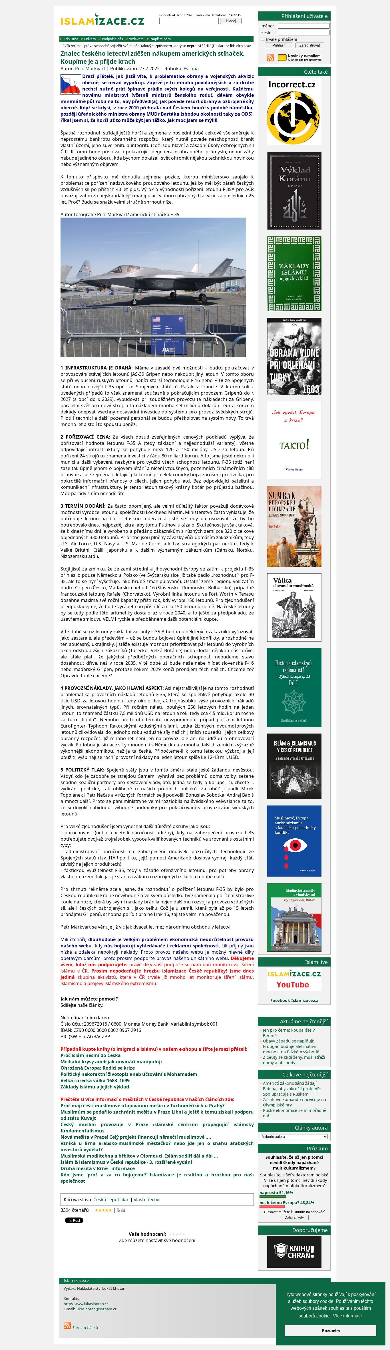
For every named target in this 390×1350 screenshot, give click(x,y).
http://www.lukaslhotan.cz (86, 1303)
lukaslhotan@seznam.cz (96, 1308)
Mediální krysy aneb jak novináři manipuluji (111, 1061)
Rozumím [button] (331, 1330)
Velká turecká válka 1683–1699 (95, 1080)
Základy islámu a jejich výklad (95, 1087)
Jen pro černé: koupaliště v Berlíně (289, 1032)
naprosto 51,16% (276, 1192)
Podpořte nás (112, 39)
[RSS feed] (270, 60)
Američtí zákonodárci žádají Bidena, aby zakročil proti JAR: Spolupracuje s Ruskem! (292, 1088)
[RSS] (67, 1327)
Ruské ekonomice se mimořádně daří (294, 1113)
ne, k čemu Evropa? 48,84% (287, 1202)
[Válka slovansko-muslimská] (294, 640)
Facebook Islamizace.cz (294, 1000)
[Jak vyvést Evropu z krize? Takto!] (294, 479)
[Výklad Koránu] (294, 228)
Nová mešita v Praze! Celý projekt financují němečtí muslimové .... (136, 1137)
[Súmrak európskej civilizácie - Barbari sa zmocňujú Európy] (294, 565)
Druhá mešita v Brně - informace (98, 1168)
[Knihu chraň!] (294, 1266)
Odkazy (90, 39)
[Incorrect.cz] (294, 143)
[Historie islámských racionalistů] (294, 725)
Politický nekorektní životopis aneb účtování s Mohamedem (129, 1074)
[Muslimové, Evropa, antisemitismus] (294, 875)
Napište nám (160, 39)
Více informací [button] (347, 1315)
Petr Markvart (90, 68)
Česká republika (110, 1199)
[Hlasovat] (273, 1196)
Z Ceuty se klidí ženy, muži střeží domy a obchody (294, 1059)
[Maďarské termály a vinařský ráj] (294, 950)
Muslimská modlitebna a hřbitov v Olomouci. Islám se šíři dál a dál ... (139, 1156)
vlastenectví (146, 1199)
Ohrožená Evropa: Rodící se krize (98, 1068)
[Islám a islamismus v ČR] (294, 797)
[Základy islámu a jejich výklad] (294, 310)
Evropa (191, 68)
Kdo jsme (71, 39)
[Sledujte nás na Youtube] (294, 989)
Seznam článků (85, 1327)
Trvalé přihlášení (281, 39)
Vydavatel (136, 39)
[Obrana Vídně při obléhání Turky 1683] (294, 393)
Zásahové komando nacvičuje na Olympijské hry (294, 1102)
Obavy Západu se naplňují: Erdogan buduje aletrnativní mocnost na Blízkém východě (291, 1046)
